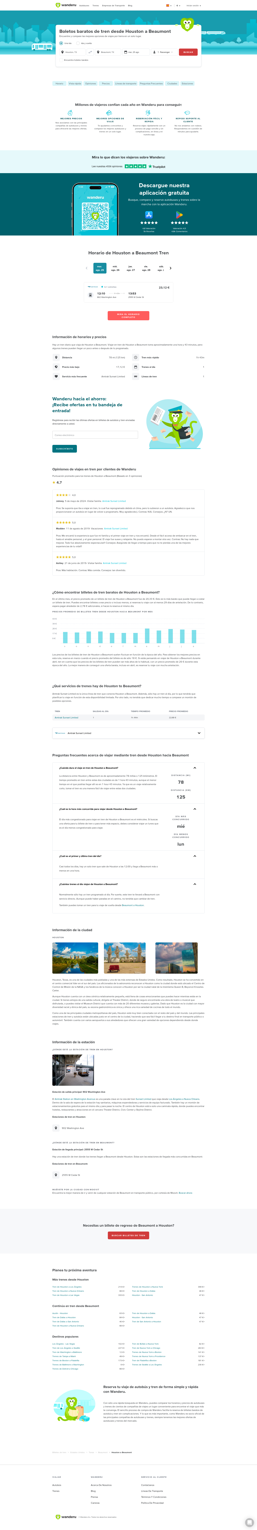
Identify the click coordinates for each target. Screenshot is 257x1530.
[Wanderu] (66, 5)
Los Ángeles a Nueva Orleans (184, 1099)
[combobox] (72, 52)
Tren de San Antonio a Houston (146, 1321)
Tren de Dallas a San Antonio (65, 1321)
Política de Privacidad (152, 1502)
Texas (91, 1452)
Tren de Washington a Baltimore (67, 1352)
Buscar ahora (185, 1192)
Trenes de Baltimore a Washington (68, 1364)
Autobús (56, 1485)
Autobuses (84, 5)
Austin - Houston (60, 1313)
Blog (130, 5)
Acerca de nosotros (101, 1485)
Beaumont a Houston (133, 905)
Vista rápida (75, 83)
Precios (106, 83)
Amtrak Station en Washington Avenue (75, 1099)
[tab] (67, 45)
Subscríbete (64, 449)
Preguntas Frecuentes (151, 83)
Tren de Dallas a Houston (64, 1317)
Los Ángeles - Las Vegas (63, 1344)
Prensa (94, 1497)
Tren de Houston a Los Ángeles (67, 1287)
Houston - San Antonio (142, 1295)
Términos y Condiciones (153, 1497)
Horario (59, 83)
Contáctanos (147, 1485)
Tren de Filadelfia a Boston (144, 1360)
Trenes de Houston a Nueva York (147, 1287)
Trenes (96, 5)
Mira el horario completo (128, 315)
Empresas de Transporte (113, 5)
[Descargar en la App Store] (149, 215)
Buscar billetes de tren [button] (128, 1235)
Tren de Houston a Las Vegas (66, 1295)
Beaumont (103, 1452)
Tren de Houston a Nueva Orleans (68, 1291)
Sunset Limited (143, 1099)
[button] (169, 5)
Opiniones (90, 83)
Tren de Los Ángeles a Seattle (66, 1348)
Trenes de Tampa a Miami (64, 1356)
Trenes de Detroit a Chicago (65, 1369)
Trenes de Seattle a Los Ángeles (147, 1364)
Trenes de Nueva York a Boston (147, 1352)
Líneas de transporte (125, 83)
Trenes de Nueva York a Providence (148, 1356)
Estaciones (187, 83)
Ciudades (172, 83)
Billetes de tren (59, 1452)
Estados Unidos (77, 1452)
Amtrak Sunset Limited (114, 501)
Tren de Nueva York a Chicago (146, 1348)
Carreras (95, 1502)
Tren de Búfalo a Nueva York (145, 1344)
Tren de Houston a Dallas (143, 1291)
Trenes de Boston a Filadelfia (65, 1360)
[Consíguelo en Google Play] (179, 215)
